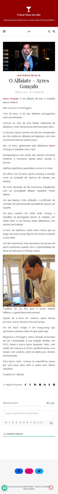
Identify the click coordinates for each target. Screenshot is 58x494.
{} (38, 422)
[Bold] (6, 422)
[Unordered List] (23, 422)
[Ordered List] (20, 422)
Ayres (52, 145)
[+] (41, 422)
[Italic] (9, 422)
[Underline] (13, 422)
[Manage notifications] (51, 487)
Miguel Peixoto (14, 384)
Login (52, 403)
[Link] (34, 422)
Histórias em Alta (29, 75)
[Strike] (16, 422)
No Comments (36, 92)
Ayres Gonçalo (10, 98)
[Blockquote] (27, 422)
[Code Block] (31, 422)
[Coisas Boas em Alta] (29, 13)
